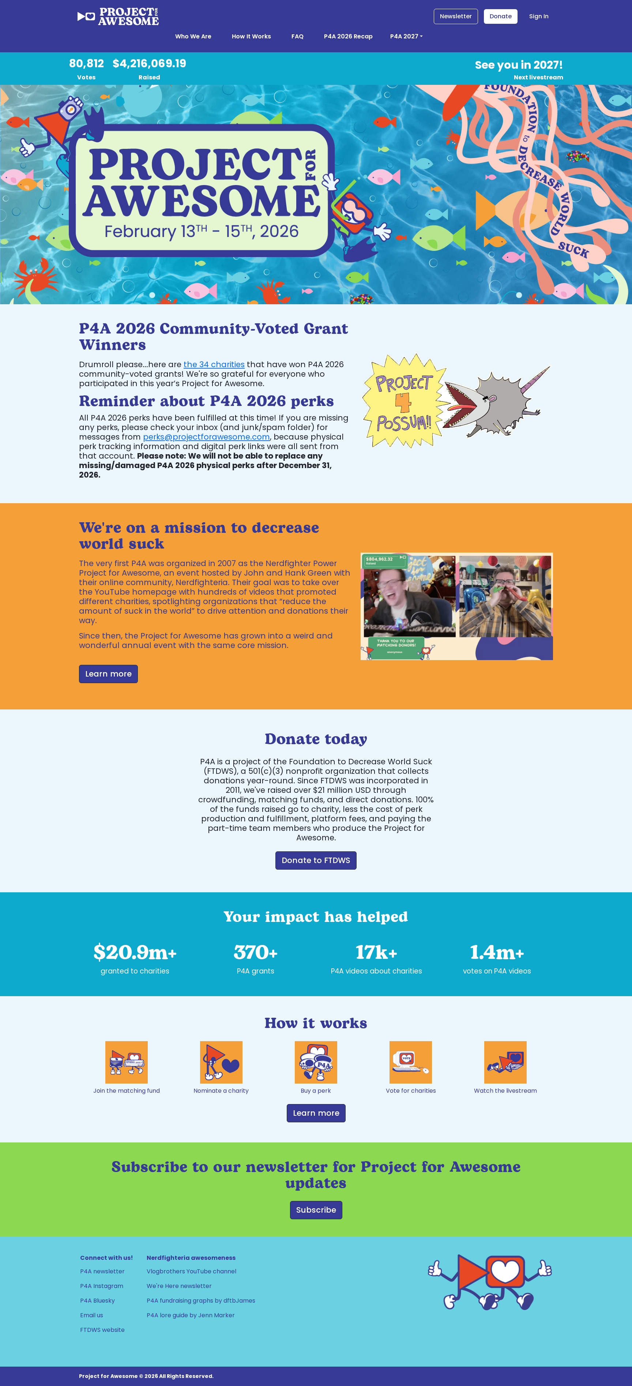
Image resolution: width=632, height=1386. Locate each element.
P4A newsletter (102, 1271)
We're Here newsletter (179, 1286)
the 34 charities (214, 364)
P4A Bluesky (97, 1300)
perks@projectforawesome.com (206, 437)
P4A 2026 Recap (348, 36)
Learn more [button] (108, 673)
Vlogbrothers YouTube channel (191, 1271)
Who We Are (193, 36)
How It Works (251, 36)
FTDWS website (102, 1330)
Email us (91, 1315)
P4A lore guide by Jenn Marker (191, 1315)
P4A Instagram (101, 1286)
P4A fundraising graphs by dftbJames (201, 1300)
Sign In (539, 16)
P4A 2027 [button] (404, 36)
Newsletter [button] (456, 16)
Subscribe (316, 1210)
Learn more (316, 1113)
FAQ (297, 36)
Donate (501, 16)
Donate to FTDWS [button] (316, 860)
